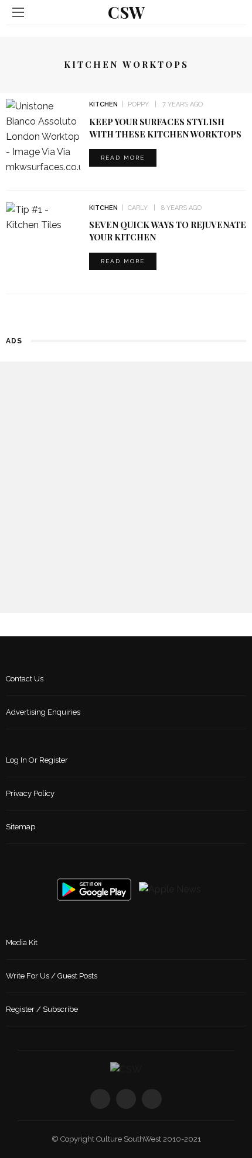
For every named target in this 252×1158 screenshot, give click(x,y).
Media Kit (22, 942)
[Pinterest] (152, 1099)
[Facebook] (100, 1099)
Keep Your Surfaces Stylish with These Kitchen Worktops (165, 128)
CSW (126, 12)
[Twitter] (126, 1099)
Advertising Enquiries (43, 712)
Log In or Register (37, 760)
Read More (123, 157)
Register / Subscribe (42, 1009)
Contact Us (24, 678)
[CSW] (126, 1069)
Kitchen (103, 104)
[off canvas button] (18, 12)
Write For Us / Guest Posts (51, 975)
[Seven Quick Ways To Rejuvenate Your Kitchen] (43, 216)
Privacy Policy (30, 793)
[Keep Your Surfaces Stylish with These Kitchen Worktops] (43, 136)
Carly (138, 208)
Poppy (138, 104)
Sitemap (20, 826)
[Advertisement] (126, 487)
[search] (233, 12)
